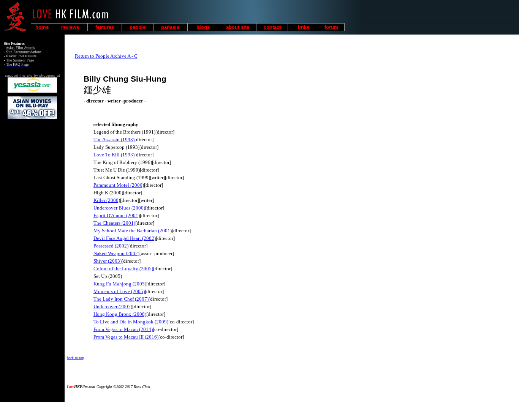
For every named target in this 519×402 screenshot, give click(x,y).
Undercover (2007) (112, 306)
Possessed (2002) (110, 246)
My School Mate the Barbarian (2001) (132, 230)
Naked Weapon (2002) (116, 253)
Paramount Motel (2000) (118, 185)
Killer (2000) (106, 200)
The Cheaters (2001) (114, 223)
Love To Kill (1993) (113, 155)
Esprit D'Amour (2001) (116, 215)
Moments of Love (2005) (119, 291)
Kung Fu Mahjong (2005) (119, 284)
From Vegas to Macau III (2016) (125, 337)
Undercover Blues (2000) (119, 208)
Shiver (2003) (107, 261)
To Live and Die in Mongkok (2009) (130, 322)
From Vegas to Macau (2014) (123, 329)
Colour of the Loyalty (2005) (123, 268)
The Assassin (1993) (113, 139)
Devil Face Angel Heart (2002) (124, 238)
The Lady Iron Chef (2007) (121, 299)
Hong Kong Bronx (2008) (119, 314)
